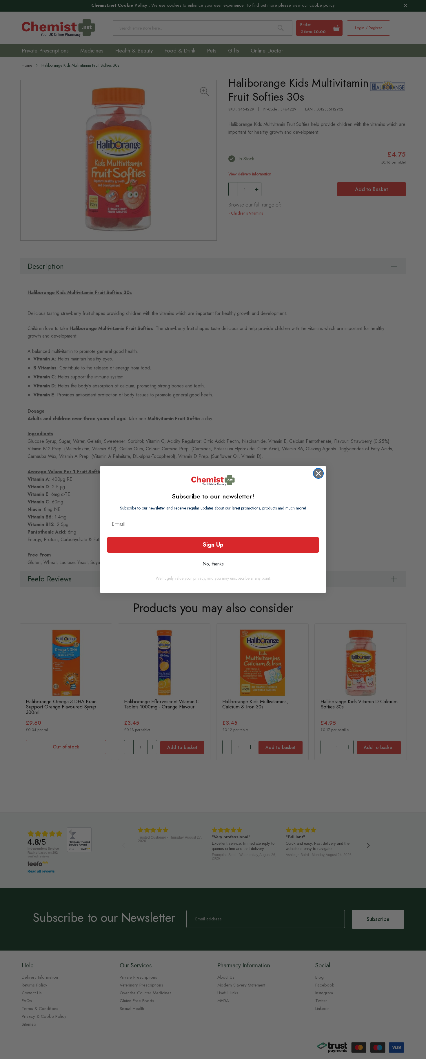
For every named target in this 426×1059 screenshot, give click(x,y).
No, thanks (213, 564)
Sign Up (213, 545)
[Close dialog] (318, 473)
